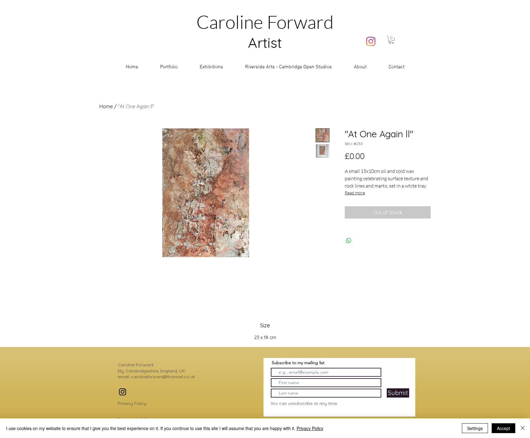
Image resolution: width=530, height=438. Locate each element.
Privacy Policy (132, 403)
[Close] (522, 428)
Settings (475, 428)
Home (106, 106)
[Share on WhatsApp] (348, 240)
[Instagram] (370, 41)
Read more (355, 192)
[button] (391, 40)
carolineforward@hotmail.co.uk (163, 376)
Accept (503, 428)
